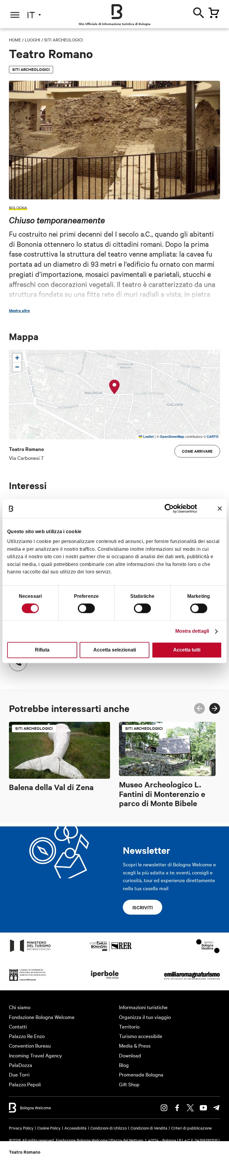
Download (130, 1055)
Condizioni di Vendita (149, 1127)
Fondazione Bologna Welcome (42, 1016)
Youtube (203, 1107)
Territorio (129, 1026)
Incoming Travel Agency (35, 1055)
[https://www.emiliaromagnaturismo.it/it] (192, 980)
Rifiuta (42, 649)
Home (15, 40)
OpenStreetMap (172, 436)
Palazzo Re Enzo (27, 1035)
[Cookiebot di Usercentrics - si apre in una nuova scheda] (171, 508)
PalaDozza (20, 1064)
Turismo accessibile (140, 1035)
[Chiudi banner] (220, 508)
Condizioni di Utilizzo (108, 1127)
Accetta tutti (186, 649)
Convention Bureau (30, 1045)
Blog (124, 1064)
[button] (114, 387)
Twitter (190, 1107)
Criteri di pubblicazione (191, 1127)
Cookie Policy (49, 1127)
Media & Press (135, 1045)
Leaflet (148, 436)
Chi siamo (19, 1006)
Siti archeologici (63, 40)
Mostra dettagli (192, 631)
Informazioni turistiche (143, 1006)
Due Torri (19, 1074)
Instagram (164, 1107)
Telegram (216, 1107)
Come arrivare (197, 451)
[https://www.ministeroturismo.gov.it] (30, 951)
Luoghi (32, 40)
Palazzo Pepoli (25, 1084)
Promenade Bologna (141, 1074)
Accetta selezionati (114, 649)
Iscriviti (142, 907)
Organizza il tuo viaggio (145, 1016)
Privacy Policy (21, 1127)
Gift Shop (129, 1084)
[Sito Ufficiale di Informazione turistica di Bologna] (117, 11)
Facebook (177, 1107)
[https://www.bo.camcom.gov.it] (27, 980)
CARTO (213, 436)
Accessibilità (75, 1127)
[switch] (86, 608)
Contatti (18, 1026)
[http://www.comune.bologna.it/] (105, 980)
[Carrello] (214, 13)
